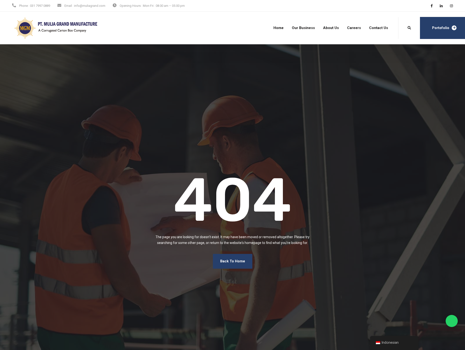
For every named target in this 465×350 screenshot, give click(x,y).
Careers (354, 28)
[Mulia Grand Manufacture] (45, 28)
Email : (68, 6)
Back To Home (232, 261)
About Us (331, 28)
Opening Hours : (131, 6)
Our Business (303, 28)
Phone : (24, 6)
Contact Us (378, 28)
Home (278, 28)
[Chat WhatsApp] (452, 321)
